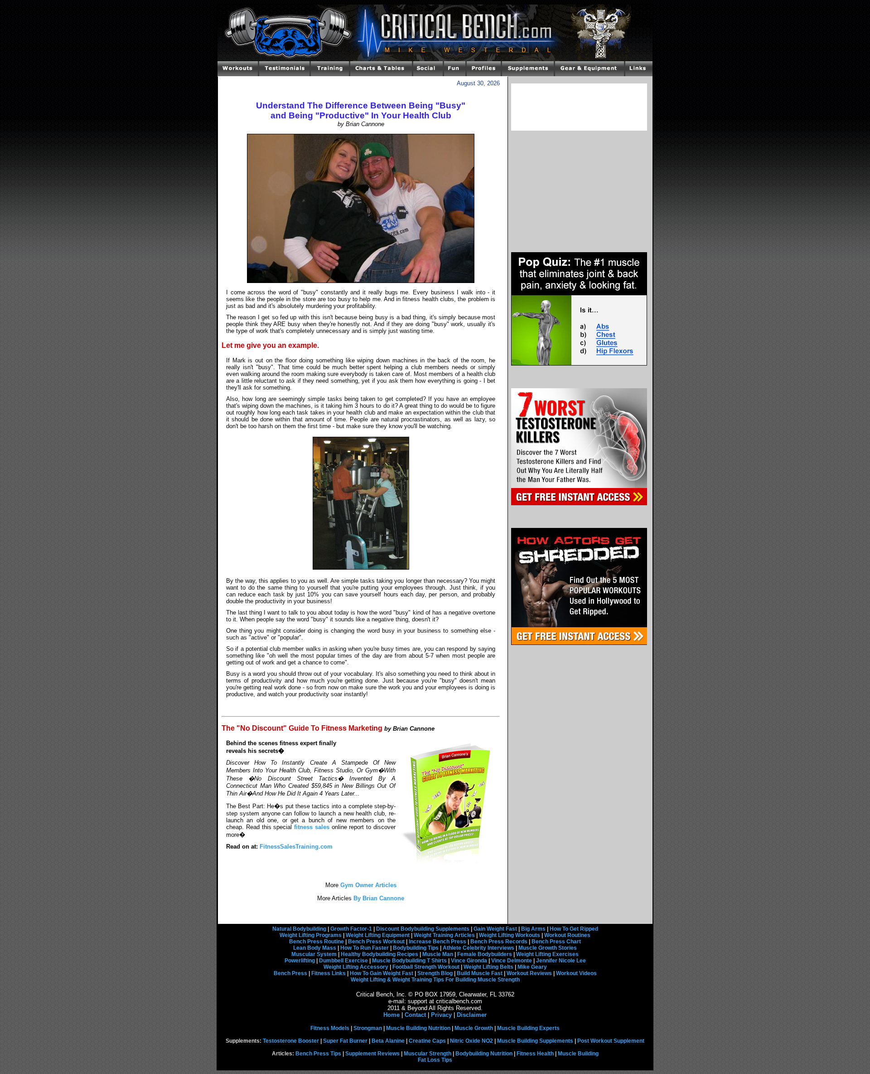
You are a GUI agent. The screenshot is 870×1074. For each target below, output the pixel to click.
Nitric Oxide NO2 (471, 1041)
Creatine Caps (427, 1041)
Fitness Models (329, 1028)
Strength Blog (435, 973)
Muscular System (314, 954)
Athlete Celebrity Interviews (478, 948)
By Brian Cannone (378, 898)
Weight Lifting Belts (488, 967)
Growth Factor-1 (351, 929)
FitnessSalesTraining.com (296, 846)
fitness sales (311, 827)
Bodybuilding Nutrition (483, 1053)
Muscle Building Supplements (535, 1041)
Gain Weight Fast (495, 929)
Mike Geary (532, 967)
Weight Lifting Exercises (547, 954)
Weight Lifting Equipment (378, 935)
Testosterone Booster (291, 1041)
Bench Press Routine (316, 941)
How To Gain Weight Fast (381, 973)
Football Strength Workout (425, 967)
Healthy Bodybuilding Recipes (379, 954)
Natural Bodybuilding (299, 929)
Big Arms (533, 929)
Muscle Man (437, 954)
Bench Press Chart (556, 941)
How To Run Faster (364, 948)
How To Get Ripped (574, 929)
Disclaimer (472, 1014)
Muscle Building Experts (528, 1028)
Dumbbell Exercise (343, 960)
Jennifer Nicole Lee (561, 960)
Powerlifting (300, 960)
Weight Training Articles (444, 935)
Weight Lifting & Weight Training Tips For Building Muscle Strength (435, 979)
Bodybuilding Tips (416, 948)
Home (391, 1014)
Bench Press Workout (376, 941)
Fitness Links (328, 973)
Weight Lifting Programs (311, 935)
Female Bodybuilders (484, 954)
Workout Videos (576, 973)
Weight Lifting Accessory (356, 967)
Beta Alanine (388, 1041)
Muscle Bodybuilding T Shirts (409, 960)
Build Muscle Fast (480, 973)
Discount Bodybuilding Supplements (422, 929)
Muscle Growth (473, 1028)
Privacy (441, 1014)
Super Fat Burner (345, 1041)
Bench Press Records (498, 941)
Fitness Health (535, 1053)
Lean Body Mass (314, 948)
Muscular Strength (427, 1053)
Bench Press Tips (318, 1053)
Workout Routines (567, 935)
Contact (415, 1014)
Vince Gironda (469, 960)
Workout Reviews (529, 973)
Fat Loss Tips (435, 1060)
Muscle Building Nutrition (418, 1028)
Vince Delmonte (511, 960)
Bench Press (290, 973)
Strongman (367, 1028)
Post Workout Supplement (610, 1041)
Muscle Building (578, 1053)
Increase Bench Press (437, 941)
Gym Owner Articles (367, 885)
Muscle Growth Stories (547, 948)
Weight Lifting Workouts (509, 935)
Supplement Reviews (372, 1053)
